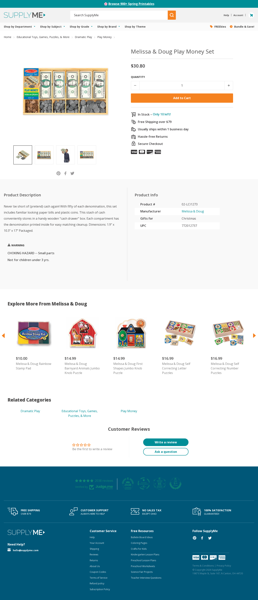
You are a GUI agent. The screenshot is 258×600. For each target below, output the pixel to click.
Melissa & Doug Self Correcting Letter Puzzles (176, 368)
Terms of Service (98, 577)
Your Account (97, 543)
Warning (17, 245)
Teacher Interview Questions (146, 577)
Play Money (104, 37)
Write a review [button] (166, 442)
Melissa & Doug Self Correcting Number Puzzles (225, 368)
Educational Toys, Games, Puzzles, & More (43, 37)
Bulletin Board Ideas (142, 537)
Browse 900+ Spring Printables (131, 4)
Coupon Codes (98, 572)
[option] (22, 154)
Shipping (94, 548)
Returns (94, 560)
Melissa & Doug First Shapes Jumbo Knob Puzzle (128, 368)
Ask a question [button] (166, 452)
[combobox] (119, 15)
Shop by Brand (107, 26)
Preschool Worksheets (143, 566)
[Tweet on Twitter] (72, 173)
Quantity (138, 77)
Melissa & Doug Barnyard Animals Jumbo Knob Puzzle (82, 368)
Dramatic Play (83, 37)
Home (7, 37)
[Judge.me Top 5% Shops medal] (175, 483)
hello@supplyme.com (26, 550)
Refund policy (97, 583)
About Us (95, 566)
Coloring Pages (139, 543)
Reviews (94, 554)
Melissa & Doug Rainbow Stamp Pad (33, 366)
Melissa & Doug (193, 211)
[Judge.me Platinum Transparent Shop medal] (144, 483)
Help (92, 537)
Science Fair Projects (142, 572)
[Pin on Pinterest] (58, 173)
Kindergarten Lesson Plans (145, 554)
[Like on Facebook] (65, 173)
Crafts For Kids (139, 548)
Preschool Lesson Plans (143, 560)
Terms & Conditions (203, 565)
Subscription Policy (100, 589)
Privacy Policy (224, 565)
